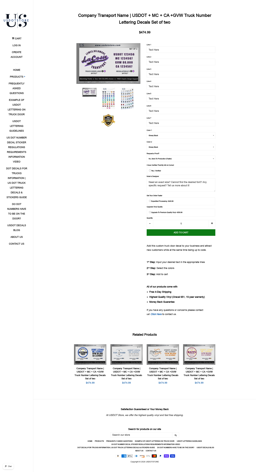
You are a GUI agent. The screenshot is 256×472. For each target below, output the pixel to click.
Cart (17, 38)
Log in (17, 45)
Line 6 (149, 106)
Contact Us (16, 243)
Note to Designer (153, 176)
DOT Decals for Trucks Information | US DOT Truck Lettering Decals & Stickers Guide (16, 183)
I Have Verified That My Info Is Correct (160, 165)
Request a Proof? (153, 153)
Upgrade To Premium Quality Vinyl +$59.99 (166, 212)
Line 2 (149, 57)
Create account (17, 54)
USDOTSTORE (152, 462)
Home (16, 69)
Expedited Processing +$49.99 (162, 201)
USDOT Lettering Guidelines (16, 126)
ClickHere (156, 314)
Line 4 (149, 81)
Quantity (150, 218)
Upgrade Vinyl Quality (155, 207)
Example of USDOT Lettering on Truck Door (16, 107)
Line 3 (149, 69)
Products (16, 76)
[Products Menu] (24, 77)
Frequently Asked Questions (17, 88)
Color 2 (149, 142)
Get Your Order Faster (154, 196)
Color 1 (149, 130)
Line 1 (149, 45)
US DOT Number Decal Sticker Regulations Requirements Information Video (17, 149)
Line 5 (149, 94)
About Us (17, 237)
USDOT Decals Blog (16, 228)
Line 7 (149, 118)
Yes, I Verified (156, 171)
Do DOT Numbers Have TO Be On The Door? (16, 211)
